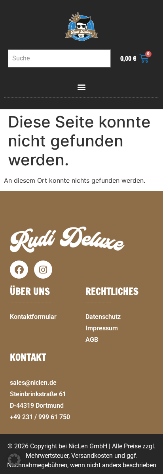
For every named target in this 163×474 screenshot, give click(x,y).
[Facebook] (19, 269)
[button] (81, 86)
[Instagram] (43, 269)
